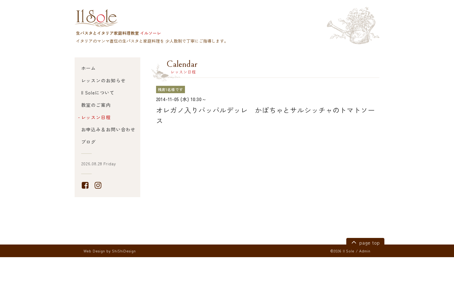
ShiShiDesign (124, 250)
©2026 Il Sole (342, 250)
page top (369, 242)
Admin (364, 250)
